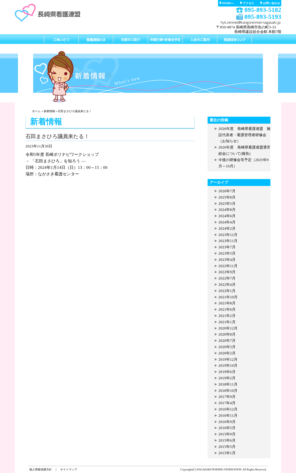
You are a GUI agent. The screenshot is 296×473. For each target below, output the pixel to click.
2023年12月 (227, 235)
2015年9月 (227, 434)
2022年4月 (227, 285)
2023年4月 (227, 260)
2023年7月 (227, 247)
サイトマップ (68, 469)
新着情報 (49, 111)
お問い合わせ (271, 3)
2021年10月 (227, 297)
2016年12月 (227, 409)
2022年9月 (227, 272)
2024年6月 (227, 216)
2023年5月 (227, 253)
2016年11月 (227, 415)
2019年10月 (227, 365)
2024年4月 (227, 222)
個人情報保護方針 (40, 469)
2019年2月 (227, 378)
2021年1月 (227, 322)
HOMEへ (228, 3)
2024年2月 (227, 228)
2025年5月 (227, 204)
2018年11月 (227, 384)
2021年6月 (227, 309)
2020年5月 (227, 347)
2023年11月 (227, 241)
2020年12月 (227, 328)
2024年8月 (227, 210)
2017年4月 (227, 403)
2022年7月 (227, 278)
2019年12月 (227, 359)
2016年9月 (227, 422)
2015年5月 (227, 447)
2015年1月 (227, 453)
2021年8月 (227, 303)
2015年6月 (227, 440)
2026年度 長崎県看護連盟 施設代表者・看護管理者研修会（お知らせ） (244, 135)
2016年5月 (227, 428)
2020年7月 (227, 341)
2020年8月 (227, 334)
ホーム (36, 111)
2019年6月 (227, 372)
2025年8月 (227, 197)
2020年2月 (227, 353)
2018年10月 (227, 391)
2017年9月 (227, 397)
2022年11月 (227, 266)
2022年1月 (227, 291)
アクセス (248, 3)
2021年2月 (227, 316)
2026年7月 (227, 191)
